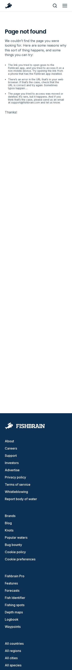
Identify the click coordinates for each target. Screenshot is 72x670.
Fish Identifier (15, 598)
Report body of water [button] (21, 499)
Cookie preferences (20, 559)
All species (13, 665)
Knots (9, 530)
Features (11, 583)
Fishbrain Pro (14, 576)
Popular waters (16, 537)
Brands (10, 516)
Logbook (11, 619)
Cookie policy (15, 552)
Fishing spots (14, 605)
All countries (14, 643)
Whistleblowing (16, 492)
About (9, 441)
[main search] (55, 5)
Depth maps (14, 612)
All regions (13, 651)
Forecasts (12, 590)
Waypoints (13, 627)
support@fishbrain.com (25, 102)
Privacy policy (15, 477)
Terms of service (17, 484)
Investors (12, 463)
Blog (8, 523)
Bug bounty (13, 545)
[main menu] (64, 5)
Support (11, 456)
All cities (11, 658)
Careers (11, 448)
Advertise (12, 470)
